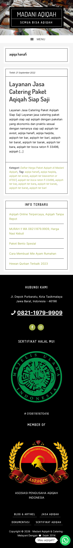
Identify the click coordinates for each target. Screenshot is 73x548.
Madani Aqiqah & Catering (47, 531)
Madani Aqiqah (36, 14)
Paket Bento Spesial (22, 243)
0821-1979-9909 (40, 312)
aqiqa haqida (48, 171)
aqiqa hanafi (32, 171)
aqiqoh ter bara (27, 183)
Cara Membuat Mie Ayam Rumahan (32, 253)
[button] (65, 540)
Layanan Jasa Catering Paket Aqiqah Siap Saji (29, 91)
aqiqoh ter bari (37, 187)
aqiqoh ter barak (47, 183)
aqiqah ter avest (18, 175)
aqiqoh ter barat (18, 187)
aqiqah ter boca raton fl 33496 (36, 179)
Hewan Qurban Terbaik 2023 (28, 263)
